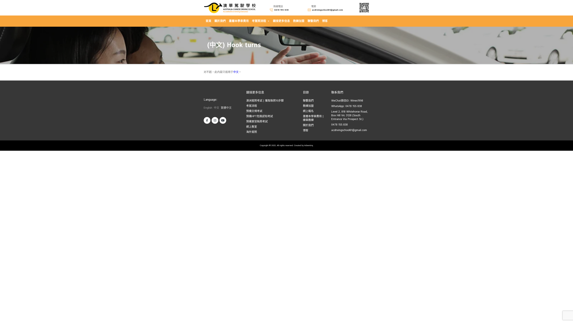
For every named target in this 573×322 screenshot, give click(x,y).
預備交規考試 (254, 111)
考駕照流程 (259, 21)
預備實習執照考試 (257, 122)
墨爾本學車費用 (239, 21)
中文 (236, 72)
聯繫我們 (313, 21)
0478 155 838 (281, 9)
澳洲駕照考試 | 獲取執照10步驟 (265, 101)
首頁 (208, 21)
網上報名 (308, 111)
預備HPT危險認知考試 (259, 116)
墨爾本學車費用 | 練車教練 (313, 118)
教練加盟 (298, 21)
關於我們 (220, 21)
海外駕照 (251, 132)
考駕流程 (251, 106)
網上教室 (251, 127)
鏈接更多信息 (281, 21)
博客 (325, 21)
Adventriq (308, 145)
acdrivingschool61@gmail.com (327, 9)
